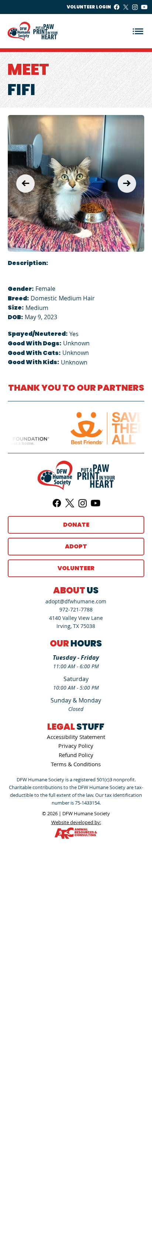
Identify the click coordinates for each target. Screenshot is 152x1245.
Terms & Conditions (76, 764)
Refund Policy (76, 754)
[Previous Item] (25, 183)
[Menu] (137, 31)
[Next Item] (127, 183)
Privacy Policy (75, 745)
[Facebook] (116, 7)
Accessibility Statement (76, 736)
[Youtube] (144, 7)
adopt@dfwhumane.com (75, 601)
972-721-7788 (76, 609)
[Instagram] (135, 7)
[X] (125, 7)
